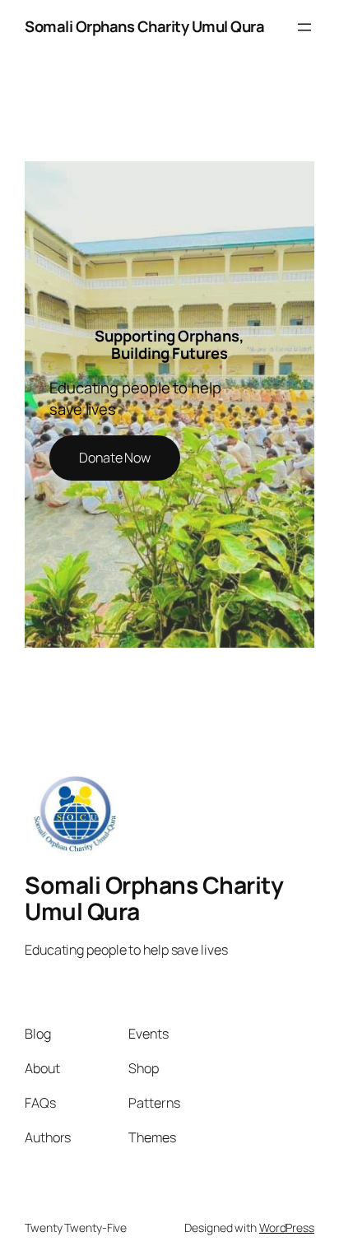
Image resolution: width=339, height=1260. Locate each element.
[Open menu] (304, 27)
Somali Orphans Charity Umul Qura (144, 26)
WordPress (286, 1227)
